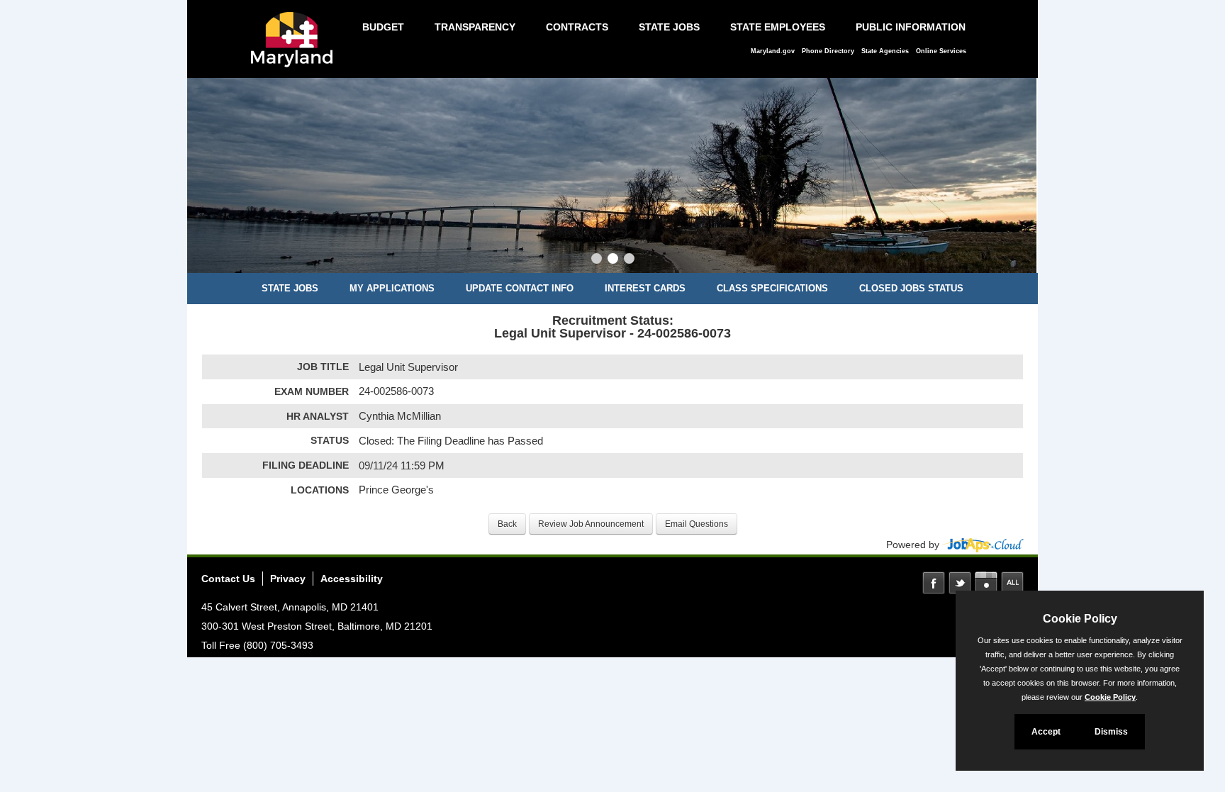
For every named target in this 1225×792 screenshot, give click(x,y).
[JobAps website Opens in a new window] (983, 544)
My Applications (392, 288)
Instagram (986, 582)
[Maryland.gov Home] (295, 46)
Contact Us (228, 578)
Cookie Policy (1110, 697)
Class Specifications (772, 288)
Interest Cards (645, 288)
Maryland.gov (773, 51)
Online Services (941, 51)
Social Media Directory (1012, 582)
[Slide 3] (629, 260)
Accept (1046, 732)
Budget (383, 27)
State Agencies (885, 51)
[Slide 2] (613, 260)
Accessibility (351, 578)
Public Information (911, 27)
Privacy (288, 578)
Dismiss (1111, 732)
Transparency (475, 27)
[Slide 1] (596, 260)
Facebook (933, 582)
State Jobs (669, 27)
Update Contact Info (520, 288)
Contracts (577, 27)
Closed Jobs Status (911, 288)
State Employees (777, 27)
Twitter (960, 582)
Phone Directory (828, 51)
